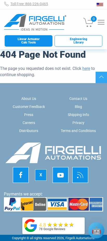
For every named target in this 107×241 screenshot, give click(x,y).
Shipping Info (78, 115)
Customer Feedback (29, 107)
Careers (29, 123)
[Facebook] (21, 175)
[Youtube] (60, 175)
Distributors (28, 131)
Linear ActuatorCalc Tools (29, 40)
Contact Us (78, 99)
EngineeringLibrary (78, 40)
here (86, 68)
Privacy (78, 123)
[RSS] (80, 175)
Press (28, 115)
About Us (28, 99)
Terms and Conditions (78, 131)
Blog (78, 107)
